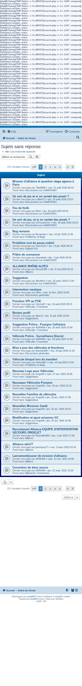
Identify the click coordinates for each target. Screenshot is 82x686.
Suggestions (31, 318)
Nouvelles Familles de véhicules (34, 394)
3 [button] (50, 167)
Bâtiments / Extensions (37, 473)
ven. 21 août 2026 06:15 (61, 187)
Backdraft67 (42, 350)
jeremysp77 (42, 447)
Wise (38, 211)
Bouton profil (21, 312)
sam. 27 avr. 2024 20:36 (59, 374)
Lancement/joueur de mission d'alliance (39, 455)
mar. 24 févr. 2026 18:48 (56, 292)
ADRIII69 (40, 327)
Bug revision (21, 231)
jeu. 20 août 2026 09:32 (56, 211)
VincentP (40, 304)
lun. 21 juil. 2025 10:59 (57, 315)
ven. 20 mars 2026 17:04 (60, 280)
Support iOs (31, 248)
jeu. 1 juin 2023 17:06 (63, 435)
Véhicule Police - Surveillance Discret (37, 336)
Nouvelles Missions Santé (29, 406)
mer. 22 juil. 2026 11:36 (61, 234)
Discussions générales (37, 295)
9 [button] (67, 167)
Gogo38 (40, 374)
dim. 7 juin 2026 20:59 (59, 257)
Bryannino (41, 234)
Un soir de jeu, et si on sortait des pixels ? (41, 219)
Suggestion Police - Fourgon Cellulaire (38, 324)
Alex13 (39, 315)
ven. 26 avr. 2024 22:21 (59, 385)
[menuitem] (11, 131)
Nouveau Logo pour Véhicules (33, 371)
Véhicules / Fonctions (36, 306)
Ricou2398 (41, 269)
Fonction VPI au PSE (26, 301)
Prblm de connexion (26, 254)
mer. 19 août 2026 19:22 (65, 222)
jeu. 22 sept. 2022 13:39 (60, 470)
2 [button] (45, 167)
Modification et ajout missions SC (35, 417)
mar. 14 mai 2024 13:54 (61, 362)
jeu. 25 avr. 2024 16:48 (59, 420)
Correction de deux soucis (30, 467)
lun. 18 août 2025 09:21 (60, 304)
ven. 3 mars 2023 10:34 (63, 447)
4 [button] (55, 167)
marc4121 (41, 246)
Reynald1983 (43, 435)
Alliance (29, 271)
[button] (34, 167)
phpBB (30, 596)
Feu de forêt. (21, 208)
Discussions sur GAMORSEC (41, 190)
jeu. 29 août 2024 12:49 (60, 339)
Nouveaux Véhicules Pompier (32, 382)
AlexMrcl (40, 280)
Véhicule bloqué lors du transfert (34, 359)
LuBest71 (41, 199)
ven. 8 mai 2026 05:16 (61, 269)
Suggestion (20, 277)
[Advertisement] (41, 544)
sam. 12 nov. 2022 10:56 (61, 458)
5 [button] (60, 167)
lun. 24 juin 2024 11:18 (63, 350)
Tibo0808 (40, 187)
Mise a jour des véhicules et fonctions (38, 347)
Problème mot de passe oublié (33, 243)
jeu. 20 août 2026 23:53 (60, 199)
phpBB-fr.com (37, 599)
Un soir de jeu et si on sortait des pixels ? (40, 196)
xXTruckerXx (43, 222)
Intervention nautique (26, 289)
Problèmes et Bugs (35, 237)
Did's (38, 292)
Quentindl (41, 257)
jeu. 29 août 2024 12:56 (60, 327)
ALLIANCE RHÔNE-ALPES (30, 266)
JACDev (59, 599)
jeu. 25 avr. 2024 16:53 (59, 409)
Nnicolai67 (41, 362)
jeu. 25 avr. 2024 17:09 (59, 397)
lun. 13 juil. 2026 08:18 (60, 246)
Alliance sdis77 (22, 444)
